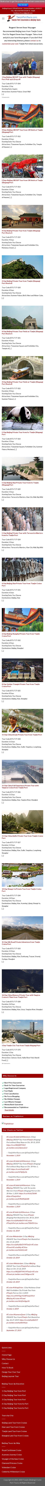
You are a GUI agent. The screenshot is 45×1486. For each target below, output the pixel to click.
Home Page (7, 1355)
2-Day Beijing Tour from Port (14, 1395)
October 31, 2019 (12, 1231)
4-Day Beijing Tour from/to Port (15, 1404)
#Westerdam (17, 1236)
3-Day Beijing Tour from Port (14, 1399)
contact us (34, 40)
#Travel (9, 1247)
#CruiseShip (16, 1247)
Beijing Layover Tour (10, 1376)
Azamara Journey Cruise (12, 1454)
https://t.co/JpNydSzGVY (15, 1220)
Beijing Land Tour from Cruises (14, 1423)
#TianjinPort (16, 1196)
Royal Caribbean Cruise (11, 1450)
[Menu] (3, 18)
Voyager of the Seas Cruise (13, 1459)
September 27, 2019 (13, 1330)
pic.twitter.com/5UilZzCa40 (16, 1250)
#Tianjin (30, 1140)
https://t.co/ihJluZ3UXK (28, 1193)
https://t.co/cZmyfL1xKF (20, 1169)
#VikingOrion (18, 1287)
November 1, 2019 (13, 1155)
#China (24, 1247)
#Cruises (9, 1137)
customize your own (10, 43)
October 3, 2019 (12, 1309)
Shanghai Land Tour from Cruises (15, 1435)
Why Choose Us (8, 1359)
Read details (9, 1110)
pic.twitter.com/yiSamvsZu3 (16, 1148)
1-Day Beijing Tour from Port (14, 1391)
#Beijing (9, 1140)
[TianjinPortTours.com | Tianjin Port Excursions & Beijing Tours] (23, 18)
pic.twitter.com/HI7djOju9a (16, 1172)
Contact (5, 1363)
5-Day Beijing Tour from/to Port (15, 1408)
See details (23, 5)
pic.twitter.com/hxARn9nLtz (16, 1323)
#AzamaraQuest (19, 1314)
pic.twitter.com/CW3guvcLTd (23, 1274)
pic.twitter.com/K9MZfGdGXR (17, 1199)
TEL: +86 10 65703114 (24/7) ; (20, 11)
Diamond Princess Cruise (12, 1463)
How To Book (7, 1367)
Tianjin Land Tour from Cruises (14, 1431)
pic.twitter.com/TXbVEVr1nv (27, 1223)
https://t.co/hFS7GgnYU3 (15, 1296)
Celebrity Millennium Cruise (13, 1471)
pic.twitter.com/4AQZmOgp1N (17, 1301)
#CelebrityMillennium (21, 1137)
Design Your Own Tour (11, 1372)
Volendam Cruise (9, 1467)
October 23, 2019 (12, 1258)
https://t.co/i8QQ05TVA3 (15, 1145)
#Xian (8, 1196)
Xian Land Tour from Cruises (13, 1427)
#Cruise (9, 1212)
